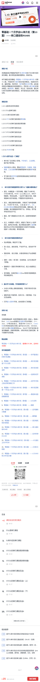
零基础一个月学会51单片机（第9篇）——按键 (19, 405)
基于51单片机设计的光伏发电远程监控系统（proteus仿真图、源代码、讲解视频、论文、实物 (22, 652)
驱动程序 (22, 321)
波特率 (11, 88)
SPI (28, 205)
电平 (20, 84)
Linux (8, 321)
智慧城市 (23, 167)
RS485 (9, 150)
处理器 (11, 328)
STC (7, 119)
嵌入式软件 (10, 302)
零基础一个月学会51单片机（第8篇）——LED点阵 (20, 401)
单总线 (12, 207)
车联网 (29, 167)
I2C (33, 205)
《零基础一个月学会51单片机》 (25, 79)
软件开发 (14, 176)
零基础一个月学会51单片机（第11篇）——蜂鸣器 (21, 416)
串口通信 (12, 489)
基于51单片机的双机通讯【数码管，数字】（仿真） (22, 645)
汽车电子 (24, 161)
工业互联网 (12, 169)
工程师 (32, 225)
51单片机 (23, 73)
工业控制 (32, 161)
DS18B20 (7, 207)
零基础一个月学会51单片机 (11, 343)
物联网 (6, 167)
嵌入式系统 (27, 489)
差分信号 (28, 84)
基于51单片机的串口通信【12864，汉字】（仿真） (22, 658)
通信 (17, 82)
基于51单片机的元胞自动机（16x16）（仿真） (21, 639)
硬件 (31, 169)
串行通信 (32, 86)
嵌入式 (19, 273)
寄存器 (23, 119)
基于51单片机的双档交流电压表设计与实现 (20, 634)
